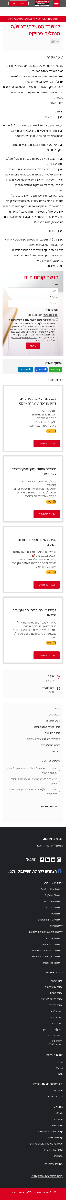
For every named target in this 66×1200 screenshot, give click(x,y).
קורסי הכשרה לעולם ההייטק (47, 726)
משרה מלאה (56, 1023)
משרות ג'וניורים (55, 1011)
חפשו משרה (57, 1090)
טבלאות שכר (54, 714)
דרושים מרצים (56, 925)
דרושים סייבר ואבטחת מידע (50, 919)
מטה (57, 41)
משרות (57, 708)
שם (56, 284)
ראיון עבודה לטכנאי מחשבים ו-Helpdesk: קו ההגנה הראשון (34, 781)
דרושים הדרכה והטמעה (52, 944)
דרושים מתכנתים (54, 1035)
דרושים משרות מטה (54, 938)
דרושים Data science (53, 962)
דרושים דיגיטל (56, 913)
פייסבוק (39, 369)
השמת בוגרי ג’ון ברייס (50, 745)
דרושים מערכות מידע (53, 901)
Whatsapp (56, 369)
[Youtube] (53, 859)
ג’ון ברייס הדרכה (20, 1192)
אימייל (55, 297)
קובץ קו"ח (53, 309)
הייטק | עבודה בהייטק (52, 1029)
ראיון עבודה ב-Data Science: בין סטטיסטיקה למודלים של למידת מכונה (32, 770)
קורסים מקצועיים (52, 732)
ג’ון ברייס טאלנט (55, 1096)
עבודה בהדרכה (55, 1005)
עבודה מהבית (56, 992)
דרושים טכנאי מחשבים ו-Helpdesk (47, 956)
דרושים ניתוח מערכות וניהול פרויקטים (46, 931)
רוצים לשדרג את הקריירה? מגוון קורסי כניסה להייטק (33, 19)
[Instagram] (59, 859)
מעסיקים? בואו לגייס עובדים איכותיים (43, 739)
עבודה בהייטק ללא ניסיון (51, 999)
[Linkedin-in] (47, 859)
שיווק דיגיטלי (56, 980)
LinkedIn (24, 369)
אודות (60, 1061)
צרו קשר (59, 1067)
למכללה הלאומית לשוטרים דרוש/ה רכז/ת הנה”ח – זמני (37, 401)
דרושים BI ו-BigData (54, 895)
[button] (56, 3)
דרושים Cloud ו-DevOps (52, 889)
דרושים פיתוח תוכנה (54, 907)
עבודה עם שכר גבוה (53, 986)
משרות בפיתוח (55, 1017)
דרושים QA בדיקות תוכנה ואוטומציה (47, 950)
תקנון (60, 1073)
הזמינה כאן (23, 334)
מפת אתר (55, 751)
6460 (30, 859)
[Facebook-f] (42, 859)
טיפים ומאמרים (53, 720)
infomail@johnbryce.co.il (24, 337)
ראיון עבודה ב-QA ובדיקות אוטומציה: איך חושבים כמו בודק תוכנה (33, 791)
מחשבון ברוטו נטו (53, 1164)
